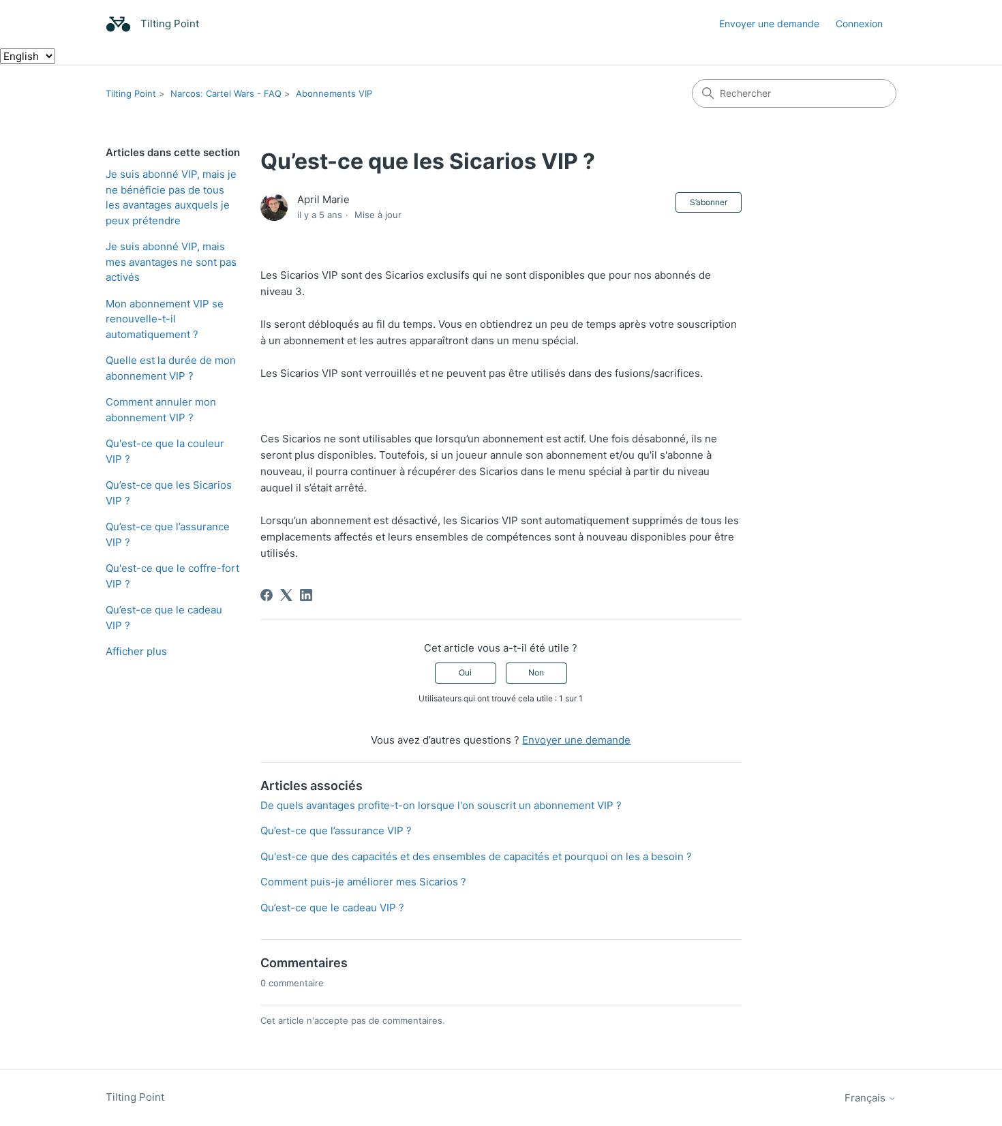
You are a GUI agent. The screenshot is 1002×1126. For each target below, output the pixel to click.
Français (866, 1098)
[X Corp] (286, 595)
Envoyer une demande (769, 23)
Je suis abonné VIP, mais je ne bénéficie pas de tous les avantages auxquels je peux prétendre (171, 197)
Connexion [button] (859, 23)
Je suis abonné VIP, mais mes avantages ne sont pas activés (171, 262)
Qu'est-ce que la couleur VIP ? (165, 451)
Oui (465, 672)
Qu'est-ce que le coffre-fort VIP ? (172, 576)
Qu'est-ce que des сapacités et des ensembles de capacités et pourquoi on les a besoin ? (476, 856)
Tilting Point (131, 93)
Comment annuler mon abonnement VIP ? (161, 409)
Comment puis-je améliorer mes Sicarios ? (363, 881)
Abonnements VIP (334, 93)
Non (536, 672)
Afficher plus (136, 651)
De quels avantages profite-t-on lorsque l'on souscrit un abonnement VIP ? (441, 805)
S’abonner (708, 202)
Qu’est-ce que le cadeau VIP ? (164, 617)
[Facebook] (266, 595)
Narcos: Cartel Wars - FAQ (226, 93)
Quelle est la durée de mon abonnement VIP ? (171, 368)
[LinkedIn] (306, 595)
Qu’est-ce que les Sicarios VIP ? (169, 492)
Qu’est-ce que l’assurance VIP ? (168, 534)
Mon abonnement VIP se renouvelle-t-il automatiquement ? (165, 319)
